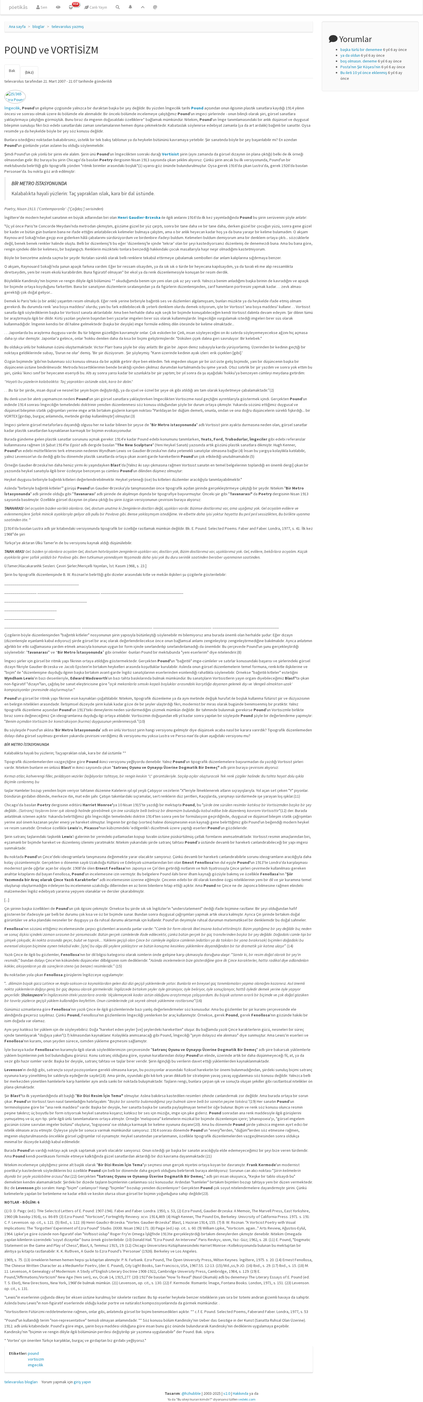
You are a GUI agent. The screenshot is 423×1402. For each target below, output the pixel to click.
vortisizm (36, 1359)
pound (33, 1353)
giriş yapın (82, 1381)
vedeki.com (247, 1399)
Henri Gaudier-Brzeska (139, 217)
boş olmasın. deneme (358, 61)
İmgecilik (12, 108)
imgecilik (35, 1364)
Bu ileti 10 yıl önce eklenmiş (363, 72)
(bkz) (29, 72)
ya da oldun (350, 55)
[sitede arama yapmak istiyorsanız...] (117, 7)
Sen (43, 7)
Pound (197, 108)
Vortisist (170, 154)
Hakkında (240, 1393)
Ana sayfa (17, 26)
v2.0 (226, 1393)
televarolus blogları (21, 1381)
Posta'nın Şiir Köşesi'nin (360, 66)
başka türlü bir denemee (361, 49)
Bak (14, 73)
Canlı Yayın (98, 7)
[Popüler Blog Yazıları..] (143, 7)
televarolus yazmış (68, 26)
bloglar (39, 26)
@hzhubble (191, 1393)
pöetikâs (18, 7)
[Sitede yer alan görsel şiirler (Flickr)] (58, 7)
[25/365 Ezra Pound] (15, 97)
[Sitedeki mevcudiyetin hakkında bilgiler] (155, 7)
